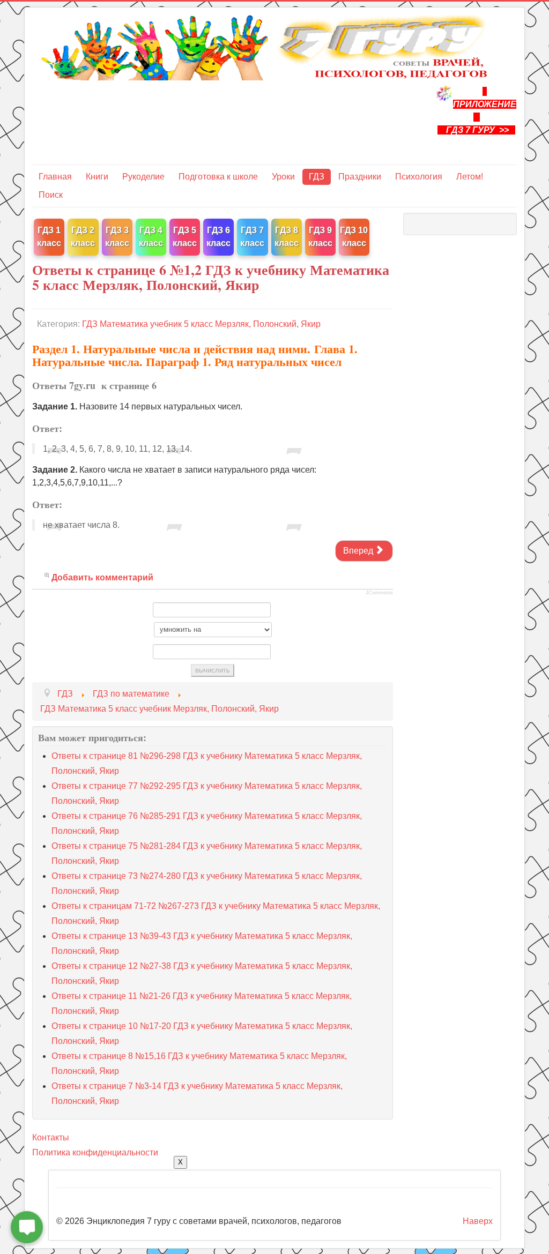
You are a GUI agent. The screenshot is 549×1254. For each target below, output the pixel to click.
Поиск (51, 194)
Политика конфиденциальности (95, 1152)
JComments (379, 592)
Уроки (283, 176)
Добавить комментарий (102, 577)
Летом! (469, 176)
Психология (418, 176)
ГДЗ (316, 176)
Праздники (359, 176)
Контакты (50, 1137)
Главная (55, 176)
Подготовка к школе (218, 176)
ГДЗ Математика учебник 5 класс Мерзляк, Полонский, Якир (201, 324)
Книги (97, 176)
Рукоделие (143, 176)
